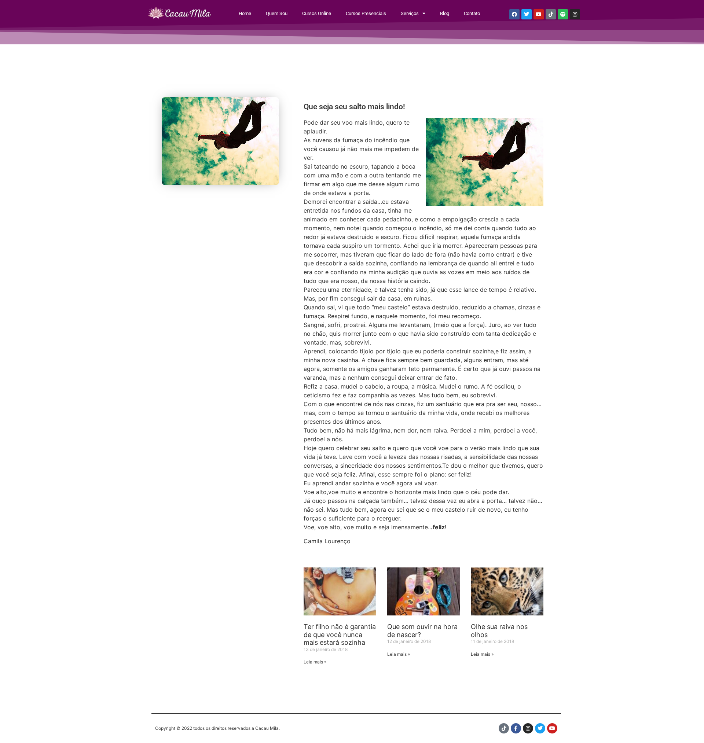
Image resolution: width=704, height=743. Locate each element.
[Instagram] (575, 14)
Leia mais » (315, 662)
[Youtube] (539, 14)
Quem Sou (276, 13)
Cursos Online (316, 13)
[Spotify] (563, 14)
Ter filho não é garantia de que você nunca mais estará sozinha (340, 634)
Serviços (410, 13)
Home (245, 13)
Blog (444, 13)
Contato (472, 13)
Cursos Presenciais (366, 13)
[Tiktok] (551, 14)
